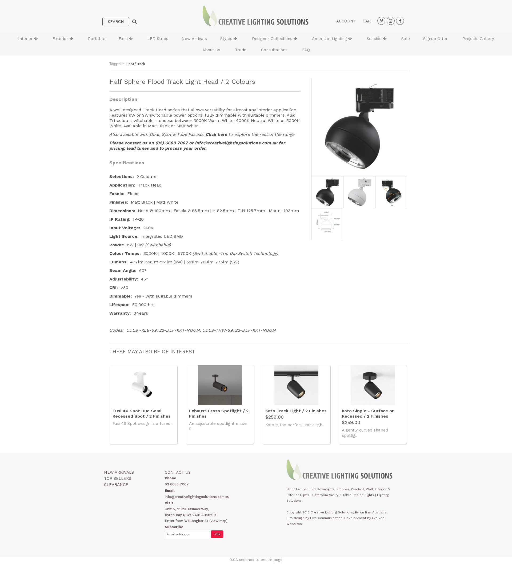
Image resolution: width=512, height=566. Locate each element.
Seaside (375, 38)
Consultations (274, 50)
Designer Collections (273, 38)
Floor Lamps (296, 489)
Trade (240, 50)
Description (123, 99)
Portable (96, 38)
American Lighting (330, 38)
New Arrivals (194, 38)
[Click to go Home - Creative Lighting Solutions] (255, 24)
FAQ (306, 50)
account (346, 21)
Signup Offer (435, 38)
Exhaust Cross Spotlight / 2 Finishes (219, 413)
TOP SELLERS (117, 478)
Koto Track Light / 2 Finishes (296, 410)
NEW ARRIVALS (119, 472)
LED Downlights (322, 489)
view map (218, 521)
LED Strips (157, 38)
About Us (211, 50)
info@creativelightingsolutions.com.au (236, 142)
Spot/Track (135, 64)
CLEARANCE (116, 484)
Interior (26, 38)
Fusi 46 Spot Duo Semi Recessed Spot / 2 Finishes (142, 413)
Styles (227, 38)
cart (368, 21)
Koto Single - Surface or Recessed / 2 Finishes (368, 413)
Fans (124, 38)
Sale (405, 38)
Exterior (61, 38)
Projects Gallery (478, 38)
